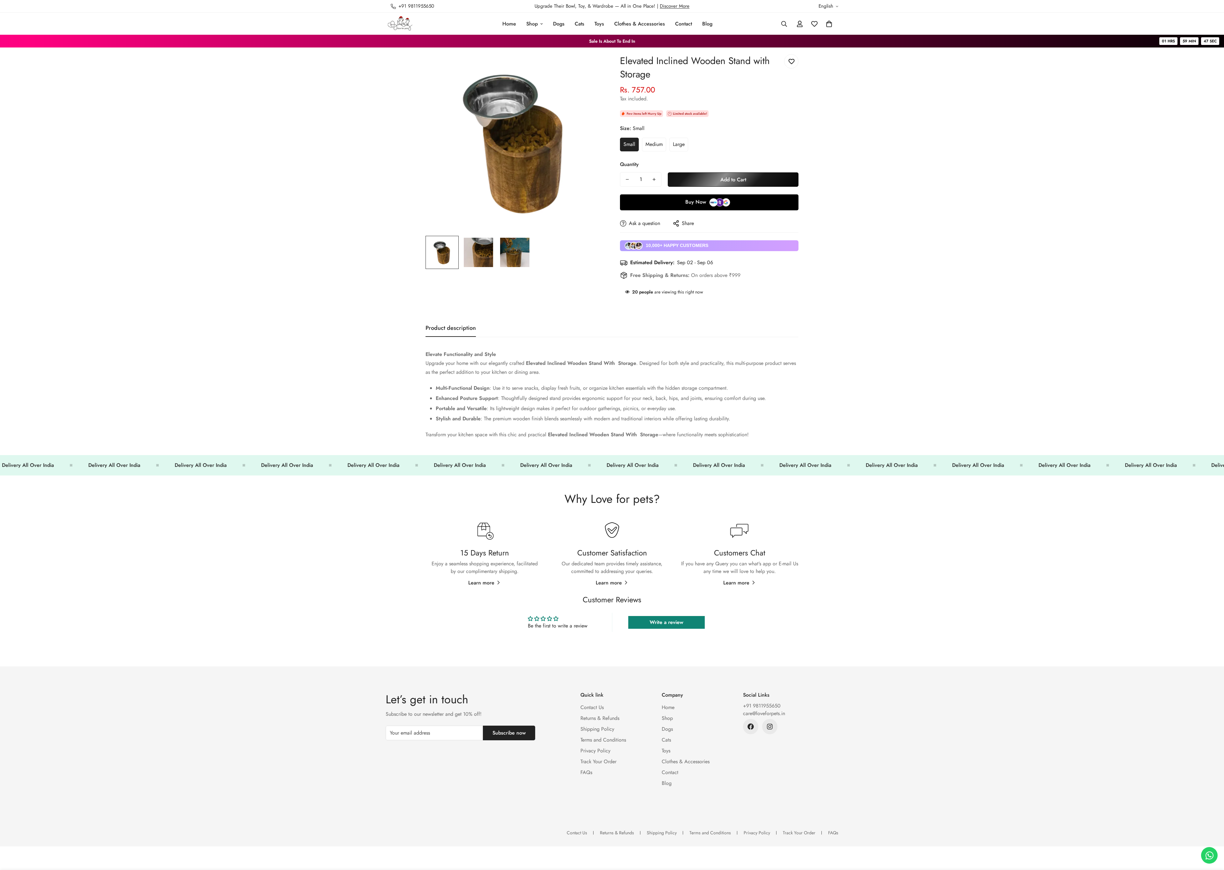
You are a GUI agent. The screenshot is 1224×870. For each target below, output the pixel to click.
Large (679, 144)
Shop (532, 23)
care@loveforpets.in (764, 713)
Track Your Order (598, 761)
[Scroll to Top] (1211, 835)
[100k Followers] (769, 726)
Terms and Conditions (603, 739)
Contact (683, 23)
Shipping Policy (597, 729)
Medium (654, 144)
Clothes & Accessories (639, 23)
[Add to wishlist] (791, 61)
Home (509, 23)
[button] (829, 24)
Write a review (666, 622)
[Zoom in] (590, 66)
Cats (579, 23)
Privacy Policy (595, 750)
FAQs (586, 772)
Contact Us (592, 707)
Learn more (481, 582)
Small (629, 144)
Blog (707, 23)
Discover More (674, 6)
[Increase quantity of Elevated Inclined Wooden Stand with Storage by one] (654, 179)
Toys (599, 23)
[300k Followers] (750, 726)
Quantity (629, 164)
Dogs (559, 23)
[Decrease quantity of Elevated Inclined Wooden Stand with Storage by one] (627, 179)
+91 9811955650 (762, 705)
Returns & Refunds (599, 718)
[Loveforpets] (400, 24)
